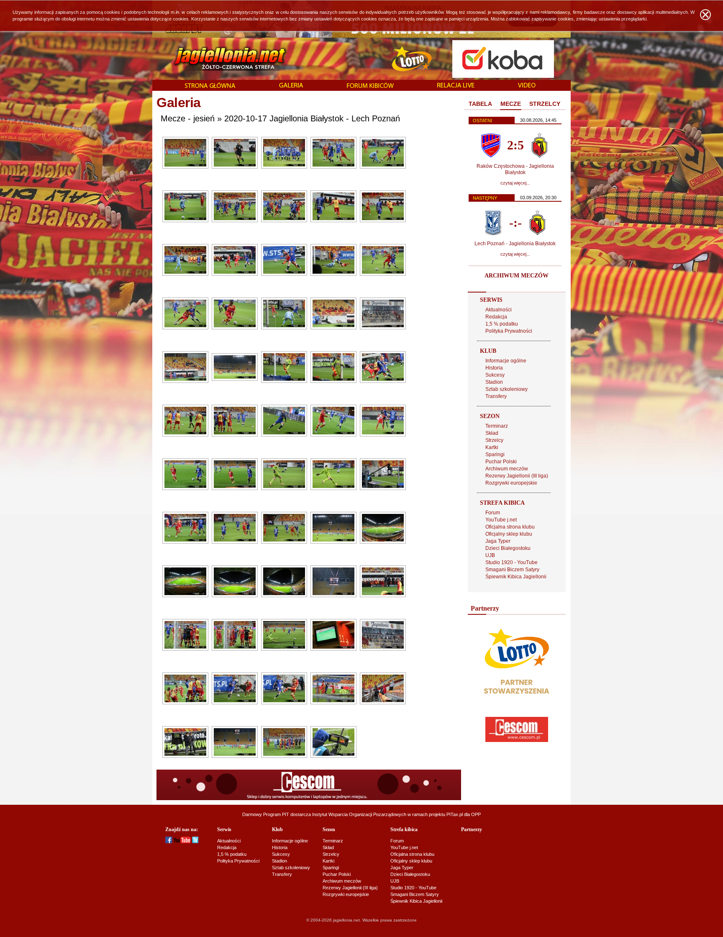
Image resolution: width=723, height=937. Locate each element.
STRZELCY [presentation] (544, 103)
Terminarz (496, 426)
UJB (490, 555)
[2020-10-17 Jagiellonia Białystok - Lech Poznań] (185, 167)
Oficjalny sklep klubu (508, 534)
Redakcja (496, 317)
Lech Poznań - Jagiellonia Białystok (515, 243)
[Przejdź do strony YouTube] (182, 841)
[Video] (527, 86)
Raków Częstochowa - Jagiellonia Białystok (515, 169)
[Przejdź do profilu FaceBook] (168, 841)
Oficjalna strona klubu (510, 527)
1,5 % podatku (501, 324)
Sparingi (495, 454)
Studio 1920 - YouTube (511, 562)
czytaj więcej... (515, 182)
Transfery (496, 396)
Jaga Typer (497, 541)
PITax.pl (454, 814)
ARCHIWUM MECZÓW (517, 275)
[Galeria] (291, 86)
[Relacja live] (455, 86)
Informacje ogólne (505, 361)
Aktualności (498, 310)
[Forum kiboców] (370, 86)
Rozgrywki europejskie (511, 483)
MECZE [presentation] (510, 103)
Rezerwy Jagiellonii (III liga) (516, 476)
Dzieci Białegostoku (508, 548)
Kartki (491, 447)
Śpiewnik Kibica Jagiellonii (515, 577)
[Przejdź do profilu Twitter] (195, 841)
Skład (491, 433)
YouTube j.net (501, 520)
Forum (492, 513)
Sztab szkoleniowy (506, 389)
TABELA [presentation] (480, 103)
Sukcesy (495, 375)
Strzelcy (494, 440)
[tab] (480, 104)
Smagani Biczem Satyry (512, 569)
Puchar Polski (501, 462)
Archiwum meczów (506, 469)
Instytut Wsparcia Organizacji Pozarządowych (359, 814)
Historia (494, 368)
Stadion (494, 382)
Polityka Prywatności (508, 331)
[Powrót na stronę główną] (220, 59)
